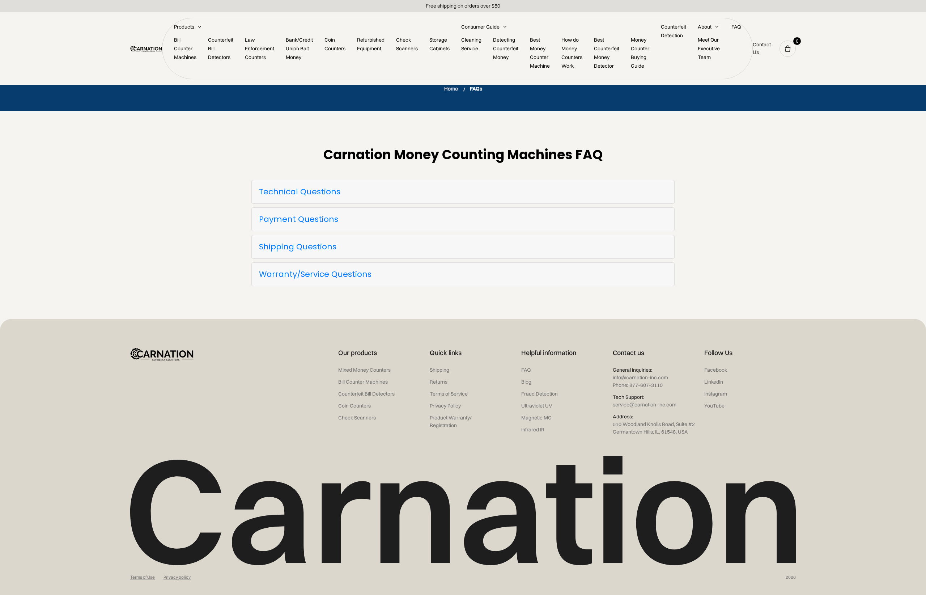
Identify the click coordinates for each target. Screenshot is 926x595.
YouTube (714, 405)
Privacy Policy (445, 405)
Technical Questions (299, 191)
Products (184, 27)
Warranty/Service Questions (315, 274)
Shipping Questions (297, 246)
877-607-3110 (645, 385)
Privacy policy (177, 577)
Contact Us (762, 48)
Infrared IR (532, 429)
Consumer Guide (480, 27)
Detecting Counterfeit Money (505, 48)
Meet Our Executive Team (709, 48)
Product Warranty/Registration (451, 421)
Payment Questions (298, 219)
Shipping (439, 370)
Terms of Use (142, 577)
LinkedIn (713, 382)
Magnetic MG (536, 417)
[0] (788, 49)
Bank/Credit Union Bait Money (299, 48)
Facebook (715, 370)
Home (451, 88)
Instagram (715, 394)
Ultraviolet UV (536, 405)
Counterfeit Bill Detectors (366, 394)
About (705, 27)
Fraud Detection (539, 394)
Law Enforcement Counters (259, 48)
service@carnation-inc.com (644, 404)
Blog (526, 382)
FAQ (736, 27)
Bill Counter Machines (185, 48)
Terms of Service (449, 394)
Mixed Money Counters (364, 370)
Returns (438, 382)
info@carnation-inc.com (640, 377)
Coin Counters (354, 405)
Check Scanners (357, 417)
